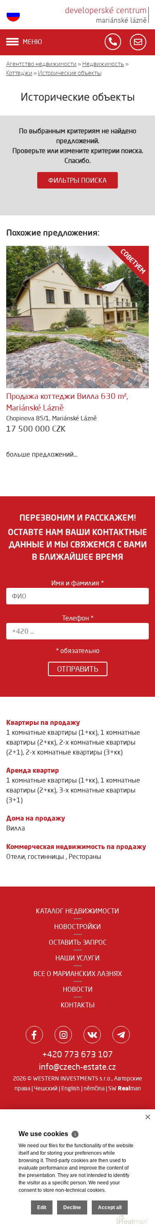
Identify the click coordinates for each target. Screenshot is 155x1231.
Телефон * (77, 618)
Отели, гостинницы (36, 856)
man (129, 1088)
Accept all (110, 1207)
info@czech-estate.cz (77, 1066)
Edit (41, 1207)
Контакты (78, 1005)
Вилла (15, 828)
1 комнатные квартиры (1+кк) (52, 732)
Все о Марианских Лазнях (77, 973)
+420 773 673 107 (77, 1054)
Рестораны (85, 856)
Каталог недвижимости (77, 911)
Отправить (77, 668)
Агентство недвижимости (41, 64)
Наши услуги (77, 958)
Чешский (45, 1088)
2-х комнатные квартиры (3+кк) (74, 752)
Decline (72, 1207)
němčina (94, 1088)
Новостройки (77, 926)
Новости (78, 989)
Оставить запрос (78, 942)
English (70, 1088)
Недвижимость (103, 64)
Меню (32, 42)
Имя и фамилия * (77, 583)
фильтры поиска (77, 180)
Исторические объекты (69, 73)
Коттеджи (19, 73)
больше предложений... (41, 454)
